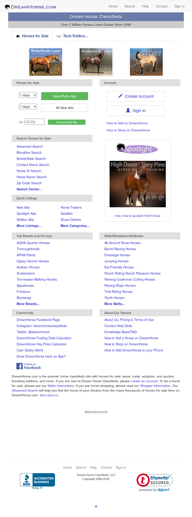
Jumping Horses (116, 261)
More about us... (50, 395)
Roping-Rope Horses (120, 285)
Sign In (179, 6)
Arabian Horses (28, 267)
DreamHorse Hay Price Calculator (42, 344)
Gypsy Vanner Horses (33, 261)
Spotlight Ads (26, 213)
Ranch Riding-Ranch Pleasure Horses (132, 273)
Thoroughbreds (28, 248)
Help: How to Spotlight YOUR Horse (137, 216)
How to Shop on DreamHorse (128, 130)
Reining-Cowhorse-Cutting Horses (129, 279)
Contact (161, 6)
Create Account (138, 96)
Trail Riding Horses (118, 291)
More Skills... (114, 303)
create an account (144, 381)
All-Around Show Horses (122, 242)
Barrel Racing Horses (120, 248)
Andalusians (26, 273)
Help (145, 6)
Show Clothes (71, 219)
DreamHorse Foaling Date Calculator (44, 338)
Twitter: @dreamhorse (33, 331)
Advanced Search (30, 146)
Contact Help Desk (118, 325)
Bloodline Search (29, 152)
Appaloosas (25, 285)
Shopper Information (155, 386)
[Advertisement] (98, 428)
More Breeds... (28, 303)
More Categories (75, 225)
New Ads (23, 207)
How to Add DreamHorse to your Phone (133, 350)
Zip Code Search (29, 183)
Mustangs (24, 297)
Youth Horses (114, 297)
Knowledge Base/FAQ (120, 331)
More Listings (29, 225)
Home (113, 6)
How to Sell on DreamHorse (127, 123)
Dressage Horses (117, 255)
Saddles (67, 213)
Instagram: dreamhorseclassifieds (42, 325)
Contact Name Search (33, 164)
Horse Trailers (71, 207)
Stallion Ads (25, 219)
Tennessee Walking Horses (37, 279)
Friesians (23, 291)
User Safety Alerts (30, 350)
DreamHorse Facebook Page (38, 319)
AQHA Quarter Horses (33, 242)
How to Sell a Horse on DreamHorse (131, 338)
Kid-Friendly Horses (119, 267)
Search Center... (29, 189)
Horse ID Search (29, 170)
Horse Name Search (32, 176)
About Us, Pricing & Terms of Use (129, 319)
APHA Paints (26, 255)
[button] (155, 482)
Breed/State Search (31, 158)
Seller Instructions (61, 386)
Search (130, 6)
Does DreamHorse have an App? (41, 356)
